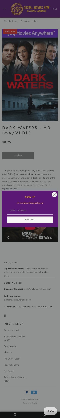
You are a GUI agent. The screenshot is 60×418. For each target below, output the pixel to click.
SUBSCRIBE (30, 219)
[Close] (54, 194)
